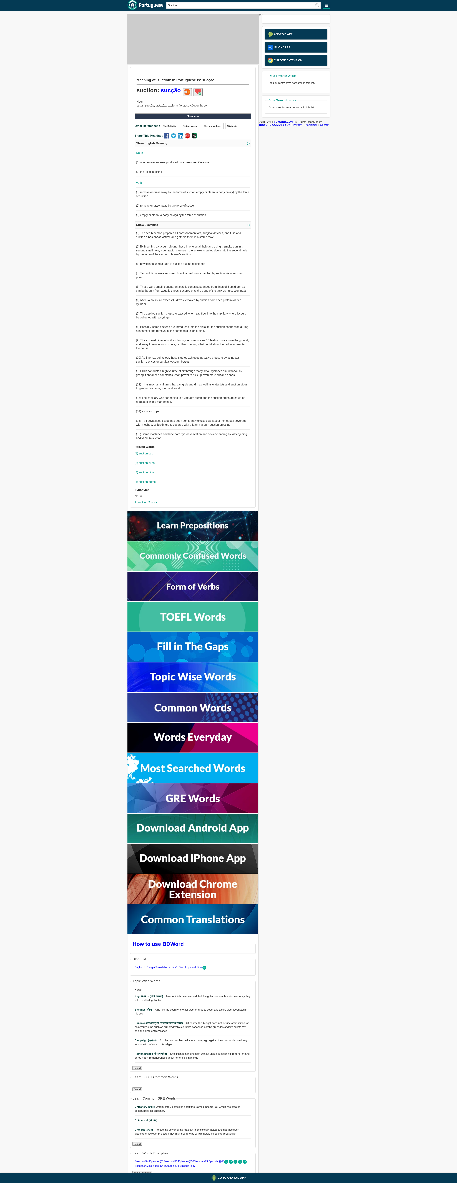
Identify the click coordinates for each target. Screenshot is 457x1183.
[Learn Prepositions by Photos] (192, 539)
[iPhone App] (192, 872)
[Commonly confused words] (192, 570)
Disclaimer (311, 124)
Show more (193, 116)
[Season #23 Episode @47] (245, 1162)
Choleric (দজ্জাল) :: (145, 1129)
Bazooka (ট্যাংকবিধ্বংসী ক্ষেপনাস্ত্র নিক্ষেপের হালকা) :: (160, 1022)
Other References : (147, 125)
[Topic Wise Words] (192, 691)
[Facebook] (167, 137)
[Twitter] (174, 137)
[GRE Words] (192, 812)
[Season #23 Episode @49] (235, 1162)
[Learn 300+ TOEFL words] (192, 630)
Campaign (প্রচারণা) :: (147, 1040)
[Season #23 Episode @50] (231, 1162)
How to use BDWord (158, 944)
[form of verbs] (192, 600)
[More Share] (194, 137)
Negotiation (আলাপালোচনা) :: (150, 996)
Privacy (297, 124)
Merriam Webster (213, 126)
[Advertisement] (192, 39)
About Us (284, 124)
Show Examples (193, 224)
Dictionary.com (190, 126)
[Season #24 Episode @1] (226, 1162)
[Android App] (192, 842)
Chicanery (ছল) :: (145, 1106)
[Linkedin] (181, 137)
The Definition (170, 126)
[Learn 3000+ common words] (192, 721)
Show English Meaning (193, 143)
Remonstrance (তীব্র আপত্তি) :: (152, 1053)
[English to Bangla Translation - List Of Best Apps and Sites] (204, 968)
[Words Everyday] (192, 751)
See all (137, 1068)
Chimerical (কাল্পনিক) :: (147, 1120)
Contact (324, 124)
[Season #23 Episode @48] (240, 1162)
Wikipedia (232, 126)
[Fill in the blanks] (192, 660)
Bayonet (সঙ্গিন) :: (145, 1009)
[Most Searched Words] (192, 781)
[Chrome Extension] (192, 902)
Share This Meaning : (149, 135)
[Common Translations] (192, 933)
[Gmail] (188, 137)
